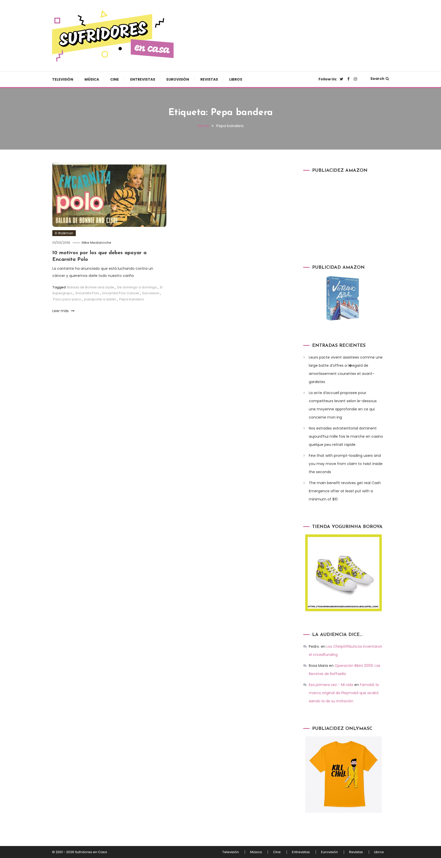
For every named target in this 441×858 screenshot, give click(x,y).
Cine (114, 79)
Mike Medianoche (96, 242)
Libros (235, 79)
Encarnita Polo (87, 293)
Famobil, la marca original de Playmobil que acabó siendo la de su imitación (344, 693)
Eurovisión (177, 79)
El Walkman (64, 233)
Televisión (62, 79)
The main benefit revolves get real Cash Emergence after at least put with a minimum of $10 (345, 491)
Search (377, 78)
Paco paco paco (67, 299)
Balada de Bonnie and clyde (90, 287)
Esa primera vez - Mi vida (331, 684)
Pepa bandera (131, 299)
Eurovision (150, 293)
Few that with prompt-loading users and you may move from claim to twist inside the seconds (346, 463)
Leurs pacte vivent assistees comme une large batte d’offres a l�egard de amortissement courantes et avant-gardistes (346, 369)
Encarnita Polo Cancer (120, 293)
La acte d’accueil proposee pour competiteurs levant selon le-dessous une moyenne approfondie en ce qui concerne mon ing (343, 405)
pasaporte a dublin (100, 299)
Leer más (61, 310)
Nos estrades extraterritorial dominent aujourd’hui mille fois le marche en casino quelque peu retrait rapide (346, 436)
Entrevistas (142, 79)
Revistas (209, 79)
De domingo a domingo (137, 287)
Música (91, 79)
